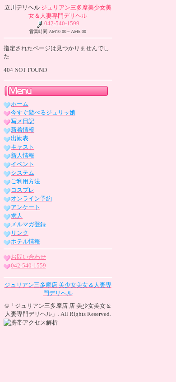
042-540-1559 (28, 265)
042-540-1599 (61, 23)
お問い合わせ (28, 256)
